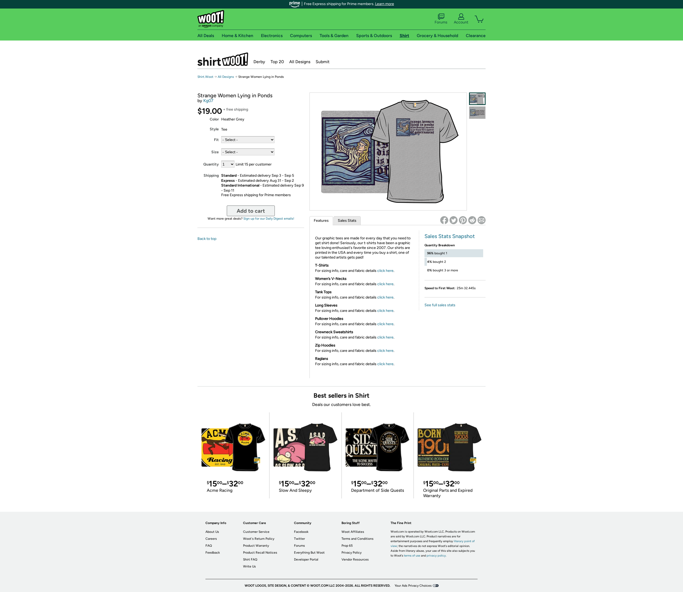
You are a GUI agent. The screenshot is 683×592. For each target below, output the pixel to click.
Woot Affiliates (353, 532)
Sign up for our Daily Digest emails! (268, 218)
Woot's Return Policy (258, 539)
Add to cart (251, 211)
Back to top (206, 238)
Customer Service (256, 532)
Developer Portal (306, 559)
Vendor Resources (355, 559)
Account (461, 22)
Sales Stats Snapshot (449, 236)
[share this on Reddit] (472, 220)
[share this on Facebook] (444, 220)
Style (214, 129)
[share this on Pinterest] (463, 220)
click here (385, 270)
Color (214, 119)
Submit (322, 61)
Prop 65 (347, 545)
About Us (212, 532)
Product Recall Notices (260, 552)
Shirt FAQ (250, 559)
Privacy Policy (352, 552)
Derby (259, 61)
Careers (211, 539)
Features (321, 220)
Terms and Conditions (358, 539)
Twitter (299, 539)
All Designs (299, 61)
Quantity (211, 164)
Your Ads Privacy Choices (413, 585)
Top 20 (277, 61)
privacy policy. (436, 555)
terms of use (412, 555)
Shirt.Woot (222, 59)
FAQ (208, 545)
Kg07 (208, 100)
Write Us (249, 566)
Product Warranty (256, 545)
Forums (441, 22)
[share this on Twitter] (454, 220)
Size (215, 152)
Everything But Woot (309, 552)
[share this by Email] (482, 220)
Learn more (384, 4)
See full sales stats (439, 305)
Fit (216, 140)
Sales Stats (347, 220)
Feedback (212, 552)
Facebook (301, 532)
